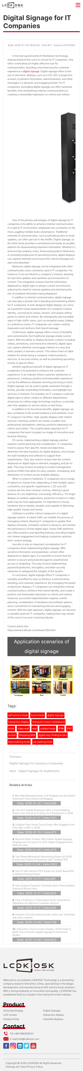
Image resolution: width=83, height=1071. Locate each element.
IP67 (69, 728)
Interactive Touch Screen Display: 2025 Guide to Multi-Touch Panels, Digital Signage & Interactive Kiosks (41, 931)
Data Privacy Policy (32, 1066)
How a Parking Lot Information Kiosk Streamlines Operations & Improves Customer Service (41, 901)
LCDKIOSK (33, 1063)
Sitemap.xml (12, 1066)
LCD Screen (10, 1014)
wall (34, 728)
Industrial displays (53, 1019)
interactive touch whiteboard (48, 721)
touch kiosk (37, 715)
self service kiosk (18, 715)
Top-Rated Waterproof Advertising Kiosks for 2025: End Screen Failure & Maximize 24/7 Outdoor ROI (42, 858)
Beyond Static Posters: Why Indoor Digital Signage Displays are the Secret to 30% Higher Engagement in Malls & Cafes (42, 842)
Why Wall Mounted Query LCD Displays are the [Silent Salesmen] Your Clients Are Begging (43, 797)
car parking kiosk (42, 741)
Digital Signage (51, 1010)
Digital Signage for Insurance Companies (36, 763)
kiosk (11, 728)
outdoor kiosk (47, 728)
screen (12, 735)
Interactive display (53, 1014)
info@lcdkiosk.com (28, 1038)
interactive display (18, 721)
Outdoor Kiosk (11, 1019)
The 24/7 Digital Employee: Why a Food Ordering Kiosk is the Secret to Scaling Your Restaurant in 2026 (42, 812)
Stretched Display (13, 1010)
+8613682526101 (24, 1033)
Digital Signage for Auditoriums (39, 771)
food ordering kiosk (19, 741)
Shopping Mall (27, 735)
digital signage (31, 71)
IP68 (61, 728)
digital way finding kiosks (52, 735)
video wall (23, 728)
